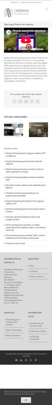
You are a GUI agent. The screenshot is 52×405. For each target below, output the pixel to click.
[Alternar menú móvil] (46, 9)
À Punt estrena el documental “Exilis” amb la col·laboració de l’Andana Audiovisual (25, 236)
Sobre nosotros (37, 276)
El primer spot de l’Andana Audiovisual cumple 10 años (23, 218)
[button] (6, 130)
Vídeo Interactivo (13, 335)
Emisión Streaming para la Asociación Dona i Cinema (25, 210)
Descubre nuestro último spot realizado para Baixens (26, 186)
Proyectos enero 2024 (15, 243)
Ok (26, 400)
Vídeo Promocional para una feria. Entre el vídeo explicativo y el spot (24, 170)
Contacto (34, 271)
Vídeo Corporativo (14, 330)
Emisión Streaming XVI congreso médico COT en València (26, 154)
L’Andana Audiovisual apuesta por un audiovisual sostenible (22, 194)
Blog (32, 266)
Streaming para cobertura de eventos (12, 322)
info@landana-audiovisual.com (31, 2)
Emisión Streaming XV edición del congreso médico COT (25, 202)
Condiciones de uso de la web (36, 324)
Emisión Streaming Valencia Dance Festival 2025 (25, 178)
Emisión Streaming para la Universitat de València (24, 162)
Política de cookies (38, 331)
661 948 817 (14, 2)
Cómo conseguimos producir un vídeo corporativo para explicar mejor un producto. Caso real (26, 227)
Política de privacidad (34, 337)
